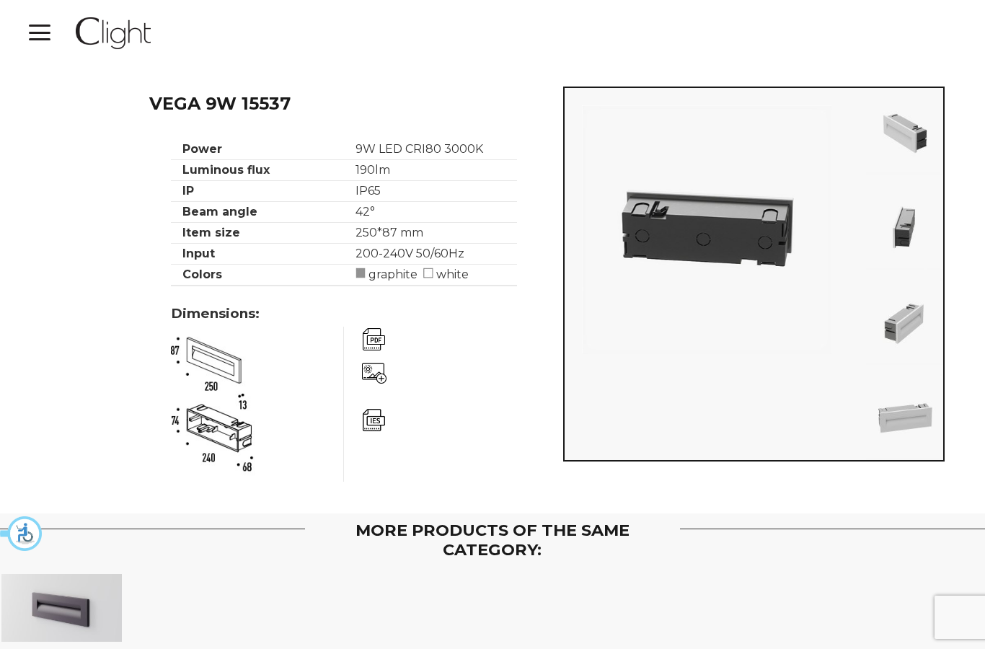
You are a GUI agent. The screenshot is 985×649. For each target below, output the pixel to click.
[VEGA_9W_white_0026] (904, 226)
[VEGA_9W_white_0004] (904, 417)
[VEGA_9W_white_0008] (904, 321)
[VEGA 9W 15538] (62, 608)
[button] (21, 534)
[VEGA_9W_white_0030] (904, 131)
